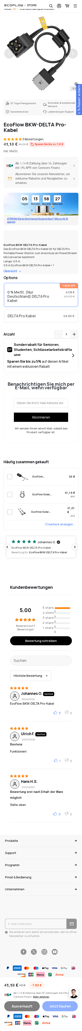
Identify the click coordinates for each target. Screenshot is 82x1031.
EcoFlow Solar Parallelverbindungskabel (47, 512)
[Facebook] (23, 952)
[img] (19, 688)
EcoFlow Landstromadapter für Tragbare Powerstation (47, 477)
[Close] (76, 84)
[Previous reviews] (7, 547)
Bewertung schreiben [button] (41, 641)
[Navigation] (75, 5)
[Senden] (71, 924)
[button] (13, 139)
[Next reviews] (75, 547)
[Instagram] (44, 952)
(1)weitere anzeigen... (60, 524)
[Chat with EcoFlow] (74, 993)
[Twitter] (34, 952)
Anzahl (9, 334)
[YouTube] (55, 952)
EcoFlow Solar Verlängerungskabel (45, 494)
